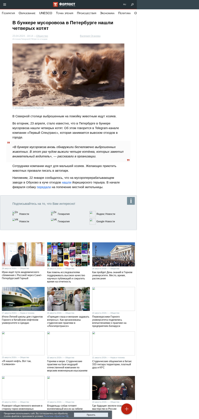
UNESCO (45, 13)
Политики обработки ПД (56, 416)
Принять (91, 415)
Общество (42, 36)
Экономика (107, 13)
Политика (124, 13)
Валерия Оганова (90, 36)
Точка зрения (64, 13)
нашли (66, 182)
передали (44, 187)
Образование (27, 13)
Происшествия (86, 13)
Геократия (8, 13)
